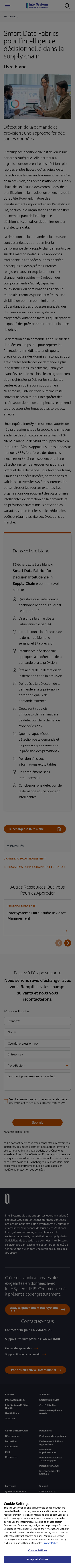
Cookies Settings (37, 1550)
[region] (37, 1529)
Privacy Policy (50, 1542)
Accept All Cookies (37, 1559)
